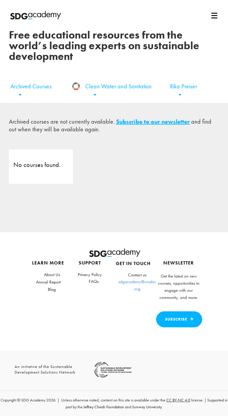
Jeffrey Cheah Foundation (103, 406)
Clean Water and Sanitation (118, 86)
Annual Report (48, 282)
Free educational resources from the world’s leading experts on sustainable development (104, 45)
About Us (52, 275)
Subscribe (176, 319)
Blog (52, 289)
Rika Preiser (183, 86)
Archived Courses (31, 86)
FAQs (94, 281)
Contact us (137, 275)
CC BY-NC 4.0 (178, 400)
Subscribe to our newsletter (153, 121)
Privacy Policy (90, 275)
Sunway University (147, 406)
